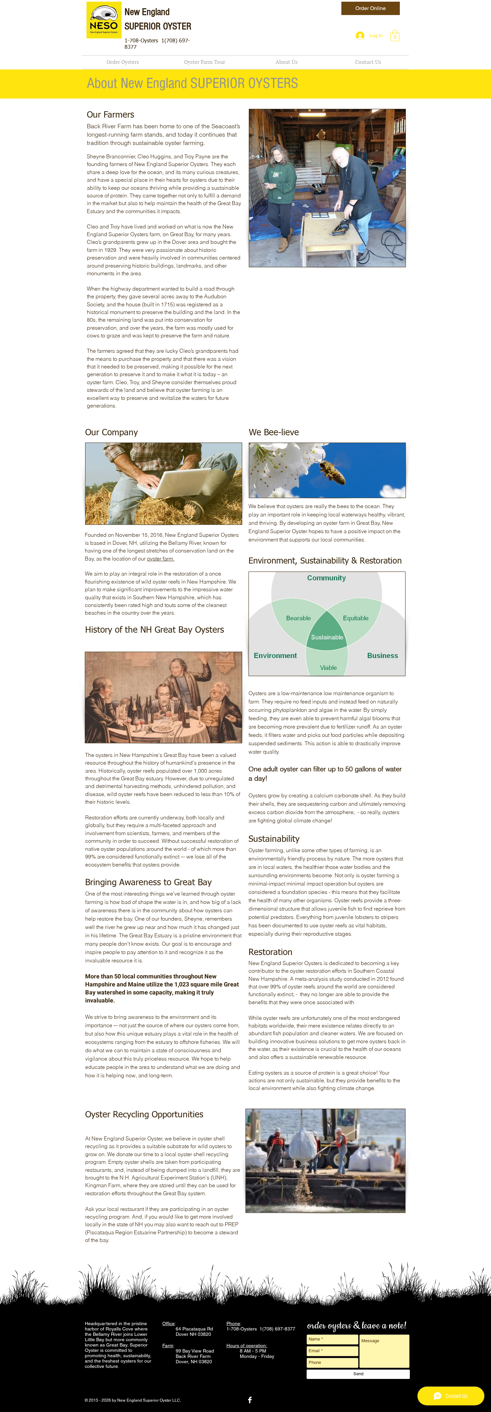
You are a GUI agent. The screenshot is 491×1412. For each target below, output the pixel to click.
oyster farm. (160, 558)
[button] (395, 35)
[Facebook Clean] (250, 1400)
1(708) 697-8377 (278, 1328)
